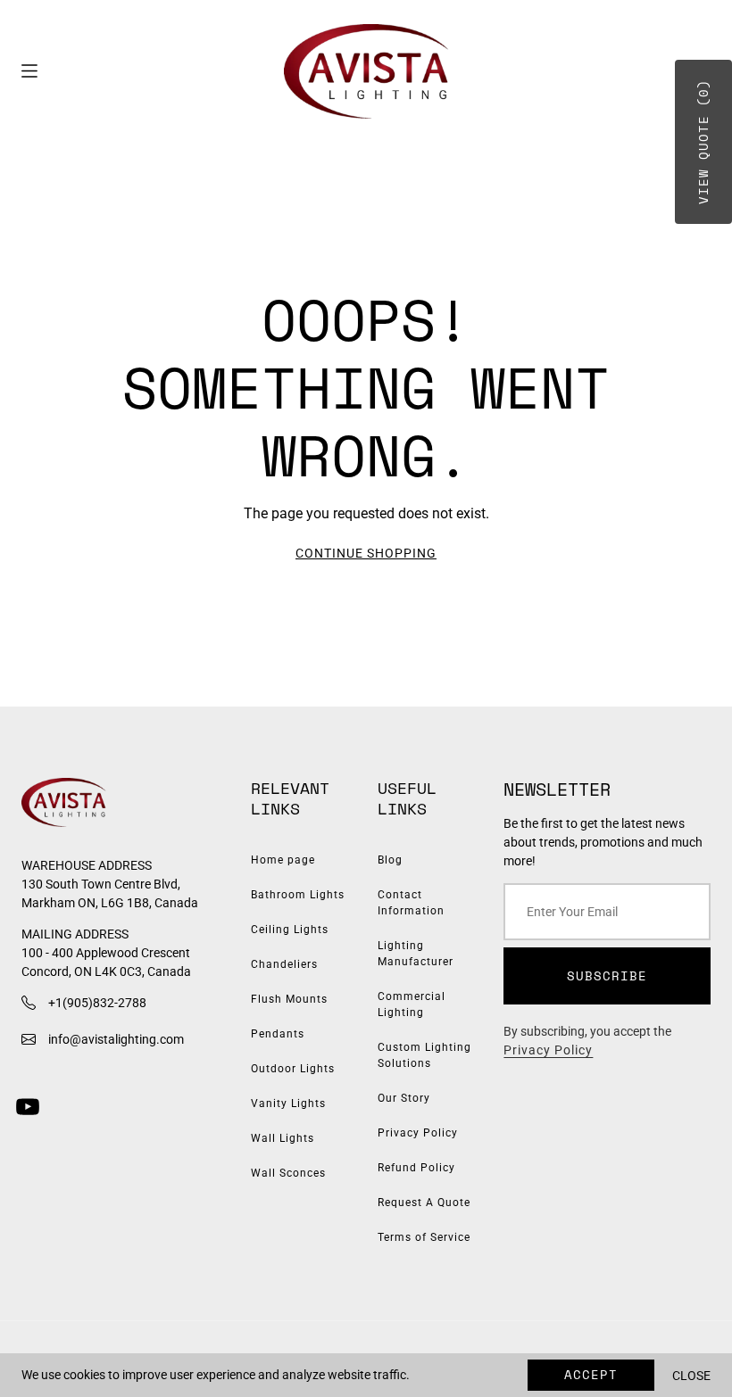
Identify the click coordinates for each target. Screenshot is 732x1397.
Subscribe (607, 975)
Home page (283, 860)
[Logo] (366, 71)
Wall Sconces (288, 1173)
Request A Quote (424, 1202)
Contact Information (411, 903)
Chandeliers (284, 964)
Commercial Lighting (411, 1004)
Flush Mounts (289, 999)
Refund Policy (416, 1167)
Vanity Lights (288, 1103)
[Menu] (29, 71)
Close (691, 1375)
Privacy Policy (418, 1133)
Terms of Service (424, 1237)
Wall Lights (282, 1138)
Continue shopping (366, 553)
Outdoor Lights (293, 1068)
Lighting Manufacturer (415, 953)
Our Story (404, 1098)
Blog (390, 860)
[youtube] (27, 1107)
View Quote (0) (703, 141)
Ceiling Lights (290, 929)
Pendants (277, 1034)
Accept (591, 1374)
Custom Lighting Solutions (424, 1055)
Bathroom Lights (298, 895)
